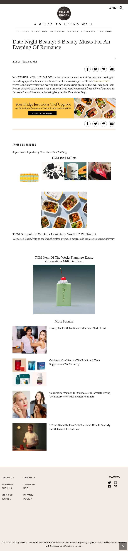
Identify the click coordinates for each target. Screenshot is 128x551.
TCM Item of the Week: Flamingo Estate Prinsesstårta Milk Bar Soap (64, 259)
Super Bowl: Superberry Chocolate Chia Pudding (39, 152)
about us (8, 477)
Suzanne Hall (29, 61)
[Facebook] (109, 485)
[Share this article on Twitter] (95, 69)
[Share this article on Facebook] (87, 69)
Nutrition (39, 32)
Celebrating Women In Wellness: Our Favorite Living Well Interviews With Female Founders (79, 394)
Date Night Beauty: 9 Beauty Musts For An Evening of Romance (61, 44)
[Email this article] (111, 69)
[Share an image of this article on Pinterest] (103, 69)
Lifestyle (88, 32)
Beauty (73, 32)
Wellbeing (57, 32)
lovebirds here (102, 81)
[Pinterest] (115, 485)
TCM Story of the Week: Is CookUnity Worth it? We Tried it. (54, 234)
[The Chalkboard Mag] (64, 12)
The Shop (105, 32)
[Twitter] (109, 482)
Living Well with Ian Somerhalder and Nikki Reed (77, 328)
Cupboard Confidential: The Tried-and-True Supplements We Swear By (74, 362)
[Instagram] (115, 482)
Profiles (23, 32)
